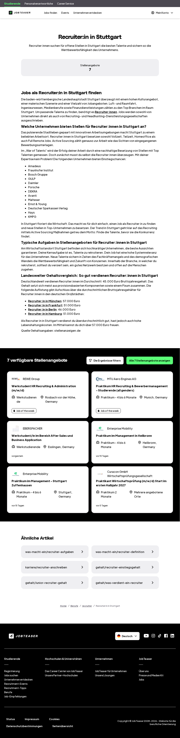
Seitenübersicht (62, 726)
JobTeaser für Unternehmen (111, 671)
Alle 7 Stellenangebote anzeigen (149, 360)
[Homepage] (18, 13)
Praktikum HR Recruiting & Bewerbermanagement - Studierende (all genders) (132, 388)
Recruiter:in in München (45, 301)
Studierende (12, 3)
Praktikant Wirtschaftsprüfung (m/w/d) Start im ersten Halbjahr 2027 (131, 483)
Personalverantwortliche (39, 3)
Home (63, 606)
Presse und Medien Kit (151, 675)
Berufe (74, 606)
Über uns (144, 671)
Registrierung (12, 671)
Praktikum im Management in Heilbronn (124, 435)
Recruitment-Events (16, 683)
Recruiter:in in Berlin (42, 309)
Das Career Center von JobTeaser (64, 671)
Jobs (141, 679)
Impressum (32, 719)
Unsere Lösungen (105, 675)
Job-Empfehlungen (15, 696)
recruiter (87, 606)
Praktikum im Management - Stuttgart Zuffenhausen (39, 483)
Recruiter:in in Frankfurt (45, 305)
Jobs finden (50, 12)
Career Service (65, 3)
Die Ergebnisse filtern (107, 360)
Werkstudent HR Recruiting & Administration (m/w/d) (44, 388)
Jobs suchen (11, 675)
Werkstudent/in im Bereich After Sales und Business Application (42, 438)
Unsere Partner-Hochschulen (61, 675)
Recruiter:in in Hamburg (45, 313)
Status (10, 719)
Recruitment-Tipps (15, 687)
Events (65, 12)
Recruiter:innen (106, 112)
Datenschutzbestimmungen (24, 726)
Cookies (54, 719)
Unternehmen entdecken (87, 12)
